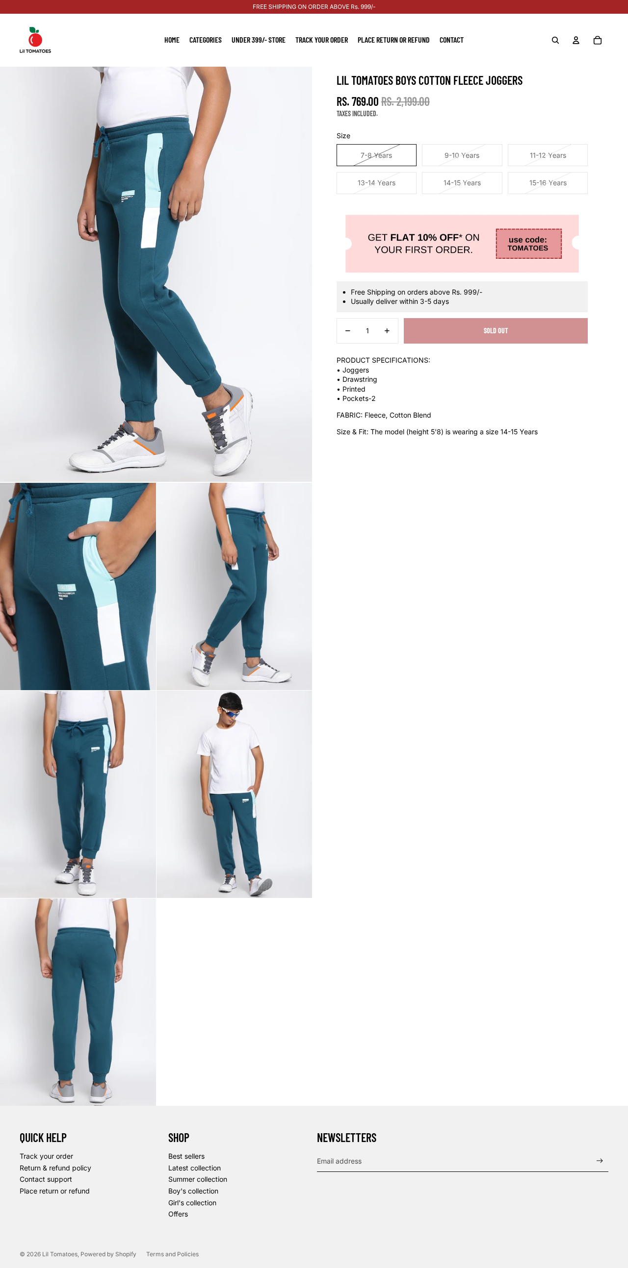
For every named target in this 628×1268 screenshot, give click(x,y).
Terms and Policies (172, 1254)
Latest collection (194, 1168)
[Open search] (555, 40)
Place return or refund (55, 1191)
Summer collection (197, 1179)
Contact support (46, 1179)
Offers (178, 1214)
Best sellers (186, 1156)
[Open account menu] (576, 40)
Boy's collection (193, 1191)
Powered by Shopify (108, 1254)
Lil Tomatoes (60, 1254)
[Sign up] (599, 1160)
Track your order (46, 1156)
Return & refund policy (55, 1168)
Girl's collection (192, 1202)
